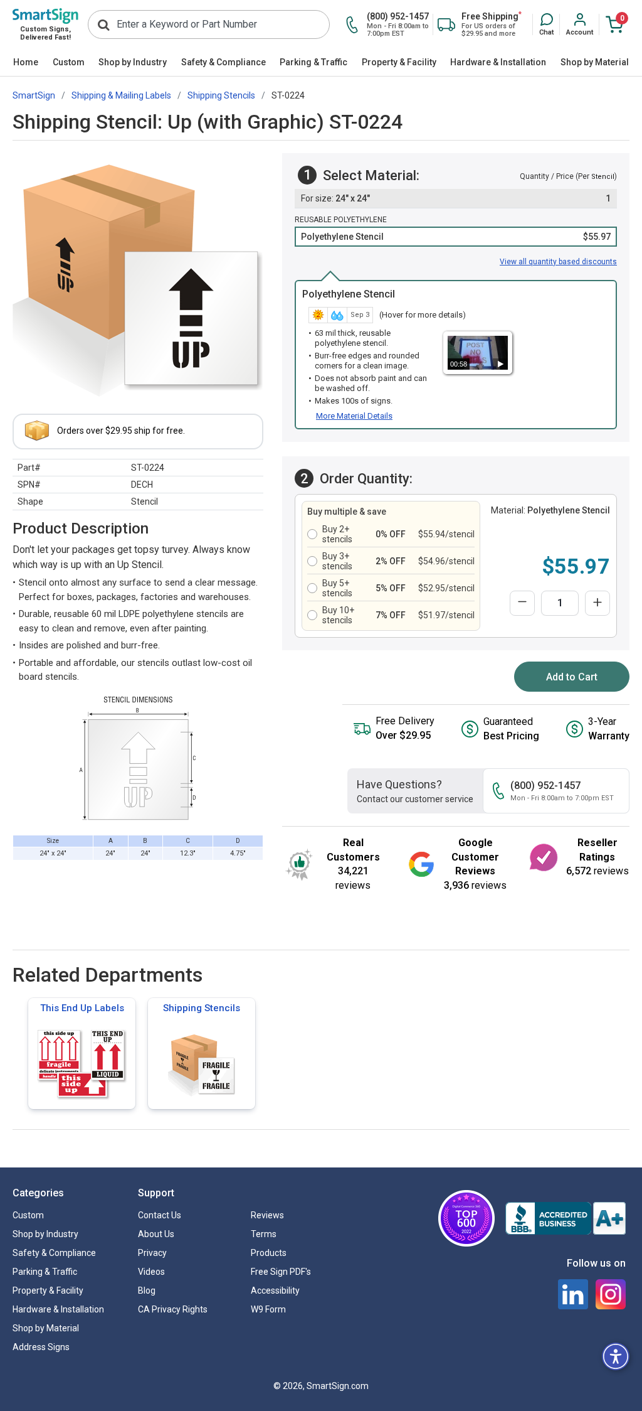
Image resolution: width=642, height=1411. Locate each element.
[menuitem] (26, 63)
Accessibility (275, 1290)
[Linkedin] (573, 1294)
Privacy (152, 1253)
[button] (546, 25)
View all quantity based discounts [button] (558, 261)
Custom (69, 62)
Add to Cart (571, 677)
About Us (156, 1234)
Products (269, 1253)
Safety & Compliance (223, 62)
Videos (151, 1272)
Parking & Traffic (313, 62)
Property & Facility (399, 62)
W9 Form (268, 1309)
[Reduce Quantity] (522, 603)
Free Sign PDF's (281, 1272)
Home (25, 62)
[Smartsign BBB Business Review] (565, 1218)
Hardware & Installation (498, 62)
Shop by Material (594, 62)
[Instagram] (611, 1294)
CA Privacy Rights (173, 1309)
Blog (146, 1290)
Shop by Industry (132, 62)
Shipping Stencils (201, 1008)
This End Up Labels (82, 1008)
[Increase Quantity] (597, 603)
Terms (263, 1234)
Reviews (267, 1215)
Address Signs (41, 1347)
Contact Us (159, 1215)
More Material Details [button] (354, 416)
